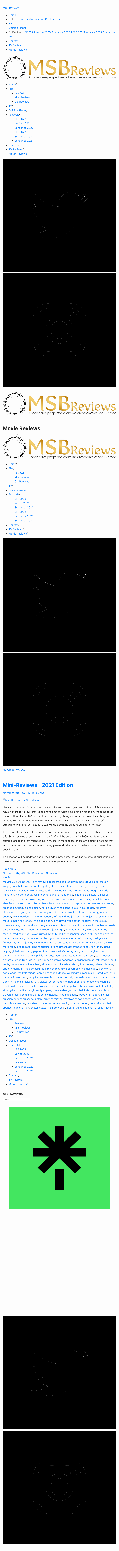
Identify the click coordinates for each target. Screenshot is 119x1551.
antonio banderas (62, 959)
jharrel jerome (79, 916)
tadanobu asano (24, 998)
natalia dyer (49, 907)
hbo (81, 881)
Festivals (17, 32)
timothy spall (57, 1007)
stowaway (34, 899)
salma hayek (103, 955)
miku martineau (68, 994)
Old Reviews (52, 19)
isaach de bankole (85, 894)
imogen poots (23, 894)
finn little (107, 986)
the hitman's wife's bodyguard (61, 951)
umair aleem (19, 994)
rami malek (88, 972)
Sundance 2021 (24, 140)
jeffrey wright (62, 916)
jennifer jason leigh (81, 933)
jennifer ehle (96, 916)
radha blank (67, 912)
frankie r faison (69, 964)
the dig (47, 938)
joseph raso (24, 946)
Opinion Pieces (17, 27)
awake (108, 942)
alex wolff (104, 968)
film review (39, 881)
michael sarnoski (71, 968)
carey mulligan (94, 938)
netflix (38, 998)
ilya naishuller (82, 977)
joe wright (58, 929)
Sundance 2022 (92, 32)
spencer (7, 1007)
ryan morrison (63, 899)
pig (57, 968)
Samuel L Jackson (83, 955)
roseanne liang (11, 925)
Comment (52, 873)
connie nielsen (23, 981)
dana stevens (19, 964)
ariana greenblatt (61, 946)
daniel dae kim (100, 899)
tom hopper (44, 959)
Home (12, 14)
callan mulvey (11, 929)
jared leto (102, 972)
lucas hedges (91, 890)
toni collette (33, 903)
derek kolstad (100, 977)
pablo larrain (21, 1007)
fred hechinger (21, 933)
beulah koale (107, 925)
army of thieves (53, 998)
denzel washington (69, 972)
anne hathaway (21, 886)
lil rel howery (87, 964)
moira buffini (76, 938)
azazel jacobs (34, 890)
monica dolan (94, 942)
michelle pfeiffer (71, 890)
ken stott (61, 942)
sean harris (89, 1007)
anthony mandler (49, 912)
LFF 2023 (29, 32)
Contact (13, 40)
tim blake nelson (42, 920)
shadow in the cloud (94, 920)
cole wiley (92, 912)
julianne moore (33, 938)
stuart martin (60, 1003)
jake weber (60, 990)
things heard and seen (54, 903)
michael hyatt (19, 977)
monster (32, 912)
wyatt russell (39, 933)
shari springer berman (82, 903)
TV (10, 23)
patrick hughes (89, 951)
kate (86, 990)
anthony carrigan (13, 968)
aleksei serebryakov (52, 981)
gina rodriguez (41, 946)
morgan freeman (84, 959)
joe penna (47, 899)
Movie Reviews (18, 49)
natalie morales (53, 977)
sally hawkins (106, 1007)
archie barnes (76, 942)
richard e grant (12, 959)
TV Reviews (16, 45)
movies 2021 (10, 881)
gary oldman (88, 929)
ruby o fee (45, 1003)
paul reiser (47, 968)
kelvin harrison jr (22, 916)
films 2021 (25, 881)
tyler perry (46, 990)
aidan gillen (9, 990)
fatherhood (102, 959)
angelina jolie (75, 986)
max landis (28, 925)
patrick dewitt (52, 890)
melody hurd (32, 968)
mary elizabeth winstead (42, 994)
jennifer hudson (43, 916)
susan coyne (40, 894)
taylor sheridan (19, 986)
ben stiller (79, 886)
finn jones (96, 946)
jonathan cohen (79, 1003)
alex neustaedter (84, 907)
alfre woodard (50, 964)
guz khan (32, 1003)
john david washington (66, 920)
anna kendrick (81, 899)
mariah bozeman (13, 938)
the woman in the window (35, 929)
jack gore (20, 912)
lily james (18, 942)
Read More (9, 868)
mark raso (9, 946)
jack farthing (74, 1007)
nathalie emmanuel (14, 1003)
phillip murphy (44, 955)
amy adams (72, 929)
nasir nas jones (22, 920)
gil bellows (18, 951)
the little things (26, 972)
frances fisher (81, 946)
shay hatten (99, 998)
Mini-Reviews (36, 19)
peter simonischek (101, 1003)
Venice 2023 (43, 32)
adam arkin (9, 972)
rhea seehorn (65, 907)
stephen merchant (61, 886)
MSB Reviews (11, 7)
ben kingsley (94, 886)
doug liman (92, 881)
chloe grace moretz (48, 925)
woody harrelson (89, 994)
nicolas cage (89, 968)
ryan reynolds (62, 955)
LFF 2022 (77, 32)
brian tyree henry (58, 933)
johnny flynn (32, 942)
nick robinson (90, 925)
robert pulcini (105, 903)
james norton (32, 907)
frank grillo (28, 959)
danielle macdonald (61, 894)
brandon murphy (25, 955)
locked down (70, 881)
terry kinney (36, 977)
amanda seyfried (13, 907)
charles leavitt (57, 986)
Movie (6, 877)
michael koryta (39, 986)
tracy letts (21, 899)
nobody (68, 977)
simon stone (60, 938)
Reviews (23, 19)
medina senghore (28, 990)
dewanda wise (104, 964)
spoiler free (54, 881)
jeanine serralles (103, 933)
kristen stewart (39, 1007)
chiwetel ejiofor (40, 886)
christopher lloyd (75, 981)
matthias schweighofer (77, 998)
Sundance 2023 (60, 32)
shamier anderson (13, 903)
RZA (35, 981)
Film (14, 19)
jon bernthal (75, 990)
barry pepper (34, 951)
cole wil (80, 912)
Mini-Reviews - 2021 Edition (38, 785)
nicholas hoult (92, 986)
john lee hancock (47, 972)
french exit (18, 890)
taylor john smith (71, 925)
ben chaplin (48, 942)
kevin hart (34, 964)
